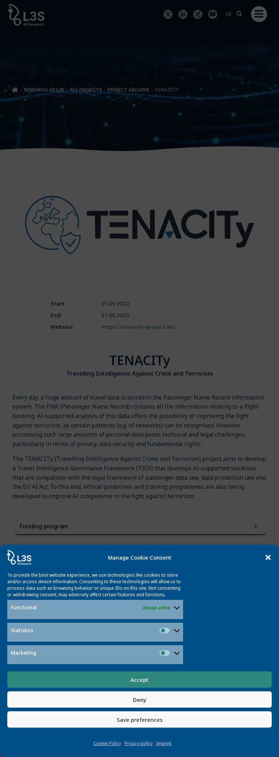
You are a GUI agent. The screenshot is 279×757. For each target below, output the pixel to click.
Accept (139, 679)
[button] (268, 557)
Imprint (163, 743)
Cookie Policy (107, 743)
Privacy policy (139, 743)
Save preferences (140, 719)
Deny (139, 699)
